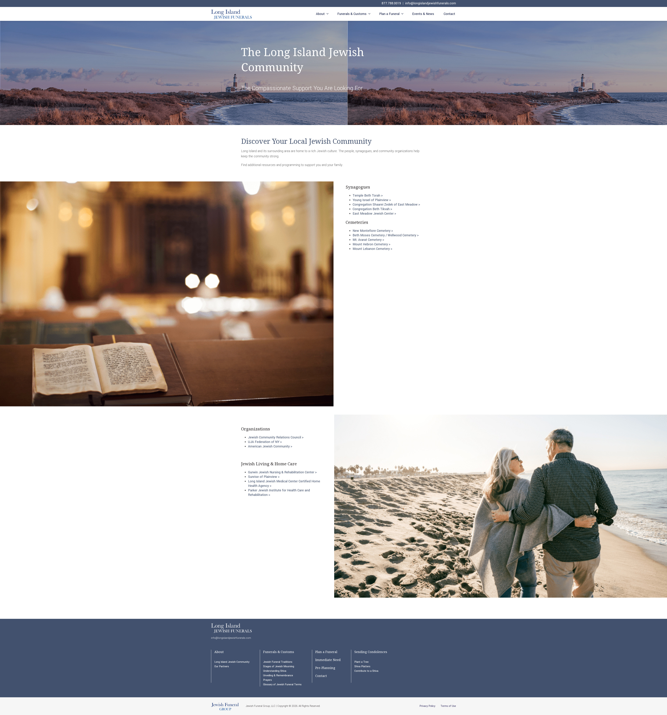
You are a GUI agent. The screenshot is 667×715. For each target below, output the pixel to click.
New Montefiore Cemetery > (373, 230)
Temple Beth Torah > (368, 195)
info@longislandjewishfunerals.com (430, 3)
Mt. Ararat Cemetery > (368, 240)
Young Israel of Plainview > (372, 200)
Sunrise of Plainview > (263, 477)
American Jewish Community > (270, 446)
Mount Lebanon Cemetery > (372, 249)
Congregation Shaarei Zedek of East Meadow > (386, 204)
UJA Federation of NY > (265, 442)
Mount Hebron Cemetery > (371, 244)
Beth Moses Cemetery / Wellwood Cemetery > (386, 235)
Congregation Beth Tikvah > (372, 209)
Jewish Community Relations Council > (275, 437)
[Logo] (231, 14)
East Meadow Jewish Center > (374, 213)
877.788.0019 (391, 3)
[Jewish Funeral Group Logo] (225, 710)
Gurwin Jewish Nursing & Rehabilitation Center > (282, 472)
